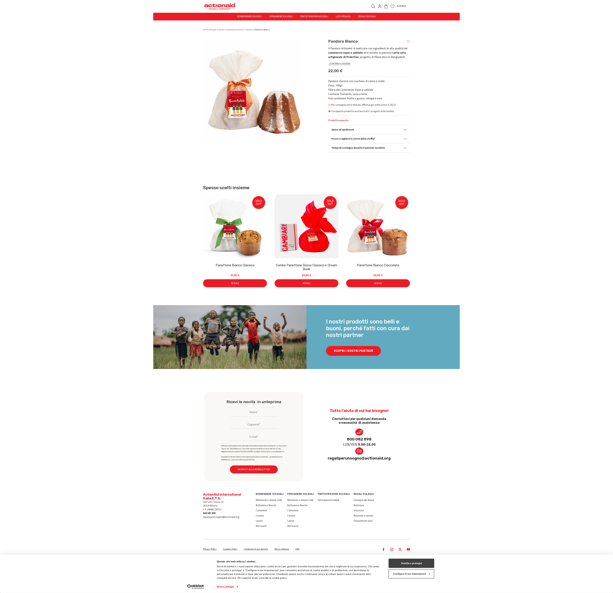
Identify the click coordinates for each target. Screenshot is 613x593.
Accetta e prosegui (411, 563)
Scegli (235, 283)
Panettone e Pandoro (244, 29)
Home (206, 29)
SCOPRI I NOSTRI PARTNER (353, 351)
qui (283, 451)
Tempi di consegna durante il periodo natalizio (358, 148)
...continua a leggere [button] (339, 63)
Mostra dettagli (225, 586)
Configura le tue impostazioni (409, 573)
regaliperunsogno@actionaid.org (359, 458)
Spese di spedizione (342, 129)
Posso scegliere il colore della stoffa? (353, 139)
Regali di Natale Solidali (221, 29)
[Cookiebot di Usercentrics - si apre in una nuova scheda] (196, 586)
